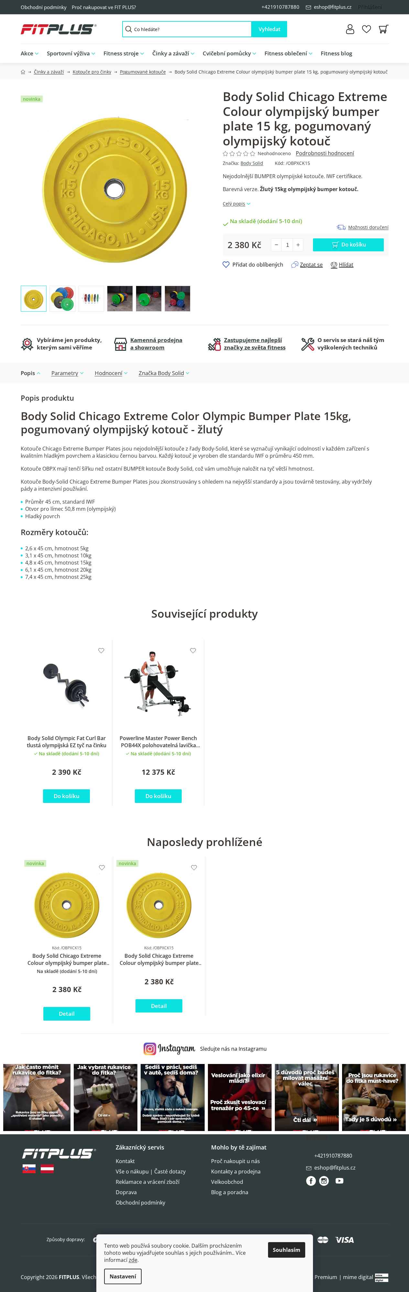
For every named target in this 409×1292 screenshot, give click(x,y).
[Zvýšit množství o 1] (298, 245)
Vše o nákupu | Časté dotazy (151, 1171)
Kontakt (125, 1161)
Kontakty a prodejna (236, 1171)
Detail (67, 1013)
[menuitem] (32, 53)
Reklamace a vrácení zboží (147, 1181)
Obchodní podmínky (44, 7)
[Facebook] (311, 1181)
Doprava (126, 1192)
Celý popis (234, 203)
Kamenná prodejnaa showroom (156, 343)
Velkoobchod (227, 1181)
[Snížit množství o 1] (276, 245)
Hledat (269, 29)
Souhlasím (286, 1249)
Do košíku (353, 244)
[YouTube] (339, 1183)
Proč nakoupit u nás (235, 1161)
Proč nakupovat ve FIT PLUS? (104, 7)
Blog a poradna (229, 1192)
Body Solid (252, 163)
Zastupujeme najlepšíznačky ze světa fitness (254, 343)
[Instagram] (324, 1181)
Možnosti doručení (368, 227)
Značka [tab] (161, 373)
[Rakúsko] (47, 1168)
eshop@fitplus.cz (332, 7)
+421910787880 (280, 7)
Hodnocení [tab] (108, 373)
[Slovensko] (29, 1168)
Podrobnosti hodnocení (325, 153)
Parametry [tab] (64, 373)
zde (133, 1259)
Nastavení (123, 1276)
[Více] (378, 52)
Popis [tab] (28, 373)
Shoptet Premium (315, 1277)
